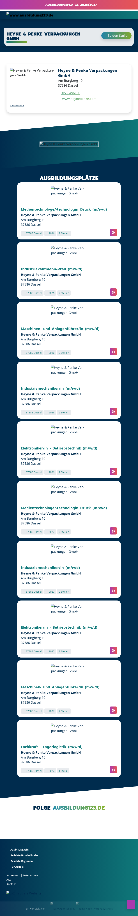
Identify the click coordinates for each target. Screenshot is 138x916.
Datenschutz (30, 875)
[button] (17, 105)
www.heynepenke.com (78, 98)
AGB (9, 879)
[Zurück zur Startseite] (29, 15)
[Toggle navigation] (127, 15)
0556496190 (70, 93)
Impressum (13, 875)
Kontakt (11, 884)
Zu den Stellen (118, 35)
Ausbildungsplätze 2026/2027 (70, 4)
